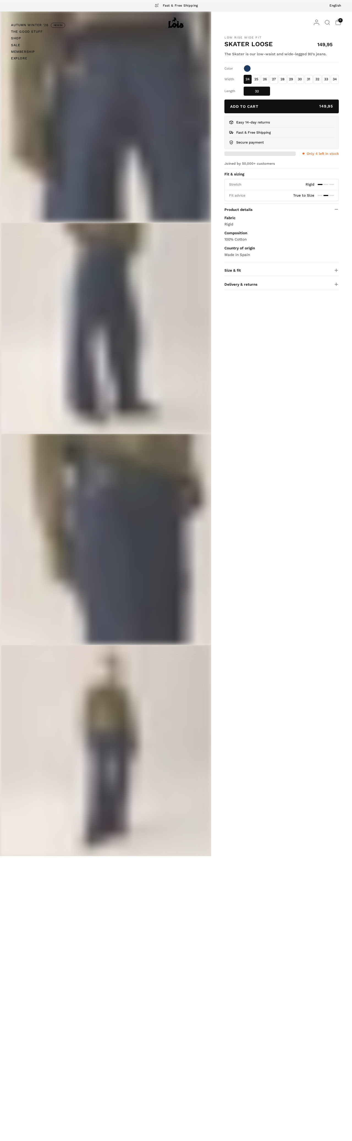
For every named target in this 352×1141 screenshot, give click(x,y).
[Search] (327, 23)
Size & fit (232, 270)
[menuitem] (38, 26)
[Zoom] (106, 117)
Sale (15, 45)
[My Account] (316, 23)
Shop (16, 38)
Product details (238, 209)
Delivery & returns (240, 284)
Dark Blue (247, 68)
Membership (23, 52)
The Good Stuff (26, 32)
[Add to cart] (281, 106)
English (335, 5)
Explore (19, 58)
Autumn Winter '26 (29, 25)
